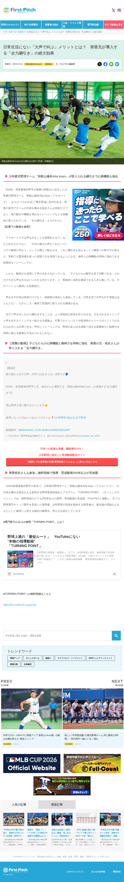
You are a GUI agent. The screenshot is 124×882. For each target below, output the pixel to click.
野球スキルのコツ (10, 24)
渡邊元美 (14, 664)
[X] (100, 64)
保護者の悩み (51, 24)
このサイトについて (74, 872)
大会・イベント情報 (72, 25)
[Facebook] (105, 64)
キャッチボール (32, 658)
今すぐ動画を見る (114, 24)
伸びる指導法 (31, 24)
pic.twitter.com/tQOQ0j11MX (54, 430)
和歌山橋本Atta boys (33, 64)
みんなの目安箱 (98, 872)
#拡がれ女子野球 (76, 417)
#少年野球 (60, 417)
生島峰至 (28, 664)
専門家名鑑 (93, 24)
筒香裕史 (48, 64)
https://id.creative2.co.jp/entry (19, 604)
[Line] (111, 64)
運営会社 (117, 872)
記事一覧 (12, 32)
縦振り (48, 658)
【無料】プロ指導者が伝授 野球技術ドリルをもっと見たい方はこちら (62, 461)
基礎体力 (21, 32)
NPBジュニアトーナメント (100, 658)
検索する (116, 635)
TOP (5, 32)
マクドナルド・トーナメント (70, 658)
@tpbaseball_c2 (28, 430)
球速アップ (15, 658)
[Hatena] (117, 64)
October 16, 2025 (91, 436)
